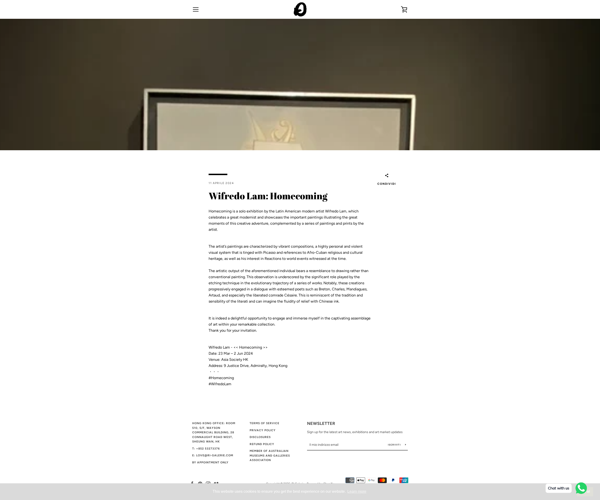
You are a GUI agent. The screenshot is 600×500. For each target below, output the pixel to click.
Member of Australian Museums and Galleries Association (270, 455)
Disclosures (260, 437)
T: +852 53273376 (206, 448)
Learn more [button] (356, 491)
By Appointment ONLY (210, 462)
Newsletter (321, 423)
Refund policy (262, 444)
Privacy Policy (263, 430)
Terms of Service (264, 423)
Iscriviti (395, 444)
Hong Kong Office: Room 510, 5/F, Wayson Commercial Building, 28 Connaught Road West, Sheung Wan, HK (213, 432)
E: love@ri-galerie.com (212, 455)
